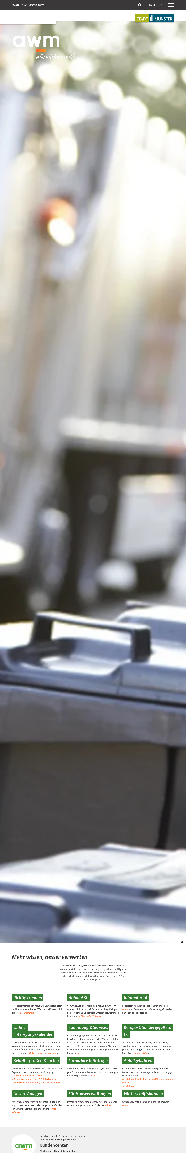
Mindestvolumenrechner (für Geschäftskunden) (37, 1082)
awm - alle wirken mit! (28, 5)
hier (126, 1009)
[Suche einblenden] (140, 5)
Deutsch (154, 4)
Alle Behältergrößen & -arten (28, 1075)
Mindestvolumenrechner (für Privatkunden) (35, 1079)
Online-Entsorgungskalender (43, 1053)
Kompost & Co (141, 1053)
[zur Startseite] (154, 18)
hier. (82, 1053)
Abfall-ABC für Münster (92, 1016)
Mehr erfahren (27, 1012)
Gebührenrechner (133, 1086)
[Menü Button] (171, 5)
